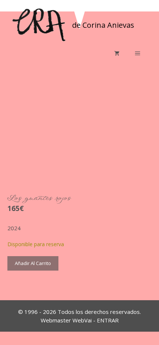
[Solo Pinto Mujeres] (39, 24)
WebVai (82, 320)
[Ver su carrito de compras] (116, 53)
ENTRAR (108, 320)
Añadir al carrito (33, 263)
